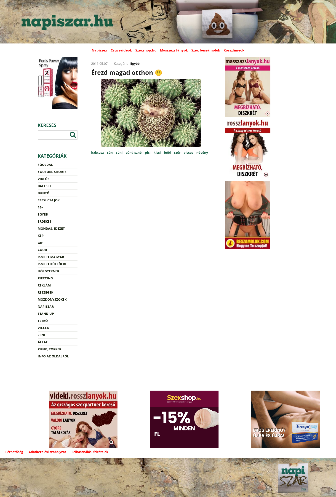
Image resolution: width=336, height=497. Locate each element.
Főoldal (45, 164)
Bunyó (43, 193)
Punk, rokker (49, 349)
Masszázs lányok (174, 50)
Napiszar (46, 306)
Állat (43, 342)
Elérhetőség (14, 452)
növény (202, 152)
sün (110, 152)
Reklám (44, 285)
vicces (189, 152)
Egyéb (43, 214)
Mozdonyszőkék (52, 299)
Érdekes (44, 221)
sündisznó (134, 152)
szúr (177, 152)
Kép (41, 235)
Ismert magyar (51, 257)
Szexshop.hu (146, 50)
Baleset (44, 186)
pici (148, 152)
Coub (42, 250)
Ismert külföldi (52, 264)
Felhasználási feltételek (90, 452)
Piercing (45, 278)
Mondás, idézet (51, 228)
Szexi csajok (49, 200)
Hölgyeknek (48, 271)
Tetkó (43, 321)
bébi (168, 152)
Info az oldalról (53, 356)
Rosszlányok (234, 50)
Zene (42, 335)
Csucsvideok (121, 50)
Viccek (43, 328)
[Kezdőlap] (66, 21)
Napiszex (99, 50)
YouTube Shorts (52, 172)
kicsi (158, 152)
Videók (44, 179)
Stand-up (46, 313)
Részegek (45, 292)
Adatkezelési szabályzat (47, 452)
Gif (40, 242)
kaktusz (98, 152)
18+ (40, 207)
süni (119, 152)
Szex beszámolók (205, 50)
